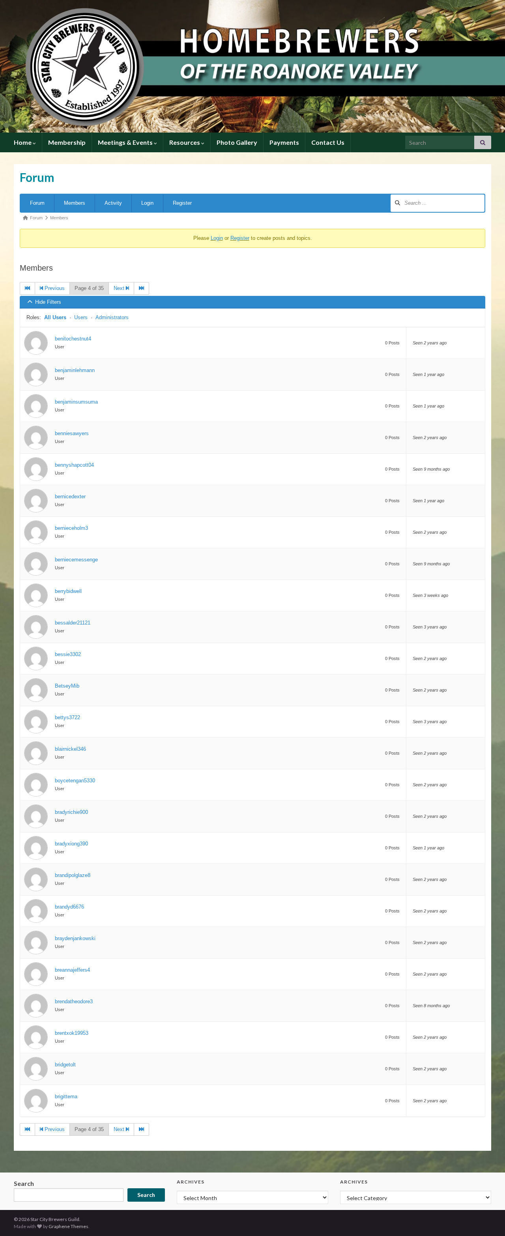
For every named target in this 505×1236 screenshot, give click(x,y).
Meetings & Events (126, 142)
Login (147, 203)
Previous (54, 288)
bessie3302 (68, 654)
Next (120, 288)
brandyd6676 (69, 907)
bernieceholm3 (71, 528)
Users (81, 317)
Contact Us (327, 142)
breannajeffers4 (72, 970)
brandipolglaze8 (72, 875)
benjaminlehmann (75, 370)
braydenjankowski (75, 938)
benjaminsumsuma (76, 402)
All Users (55, 317)
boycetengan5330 (75, 780)
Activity (113, 203)
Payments (284, 142)
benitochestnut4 (73, 339)
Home (23, 142)
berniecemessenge (76, 560)
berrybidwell (68, 591)
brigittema (66, 1096)
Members (74, 203)
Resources (185, 142)
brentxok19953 (71, 1033)
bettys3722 (67, 717)
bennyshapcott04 (74, 465)
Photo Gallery (237, 142)
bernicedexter (70, 496)
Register (182, 203)
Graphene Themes (68, 1226)
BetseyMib (67, 686)
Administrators (112, 317)
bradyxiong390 (71, 844)
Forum (37, 203)
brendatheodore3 (74, 1001)
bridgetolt (65, 1065)
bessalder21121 (72, 623)
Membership (67, 142)
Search (24, 1183)
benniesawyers (72, 433)
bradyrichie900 (71, 812)
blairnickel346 (70, 749)
